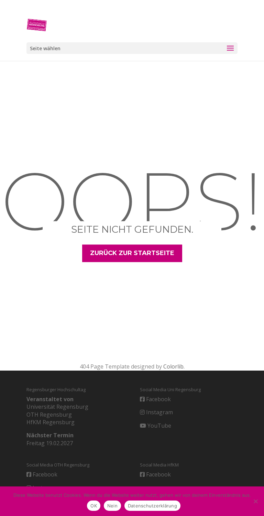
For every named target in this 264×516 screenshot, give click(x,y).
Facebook (158, 399)
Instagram (159, 412)
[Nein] (255, 501)
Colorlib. (174, 366)
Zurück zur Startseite (132, 253)
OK (93, 505)
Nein (112, 505)
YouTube (158, 425)
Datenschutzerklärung (152, 505)
